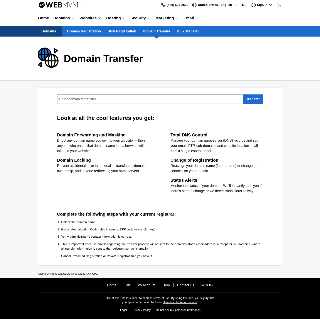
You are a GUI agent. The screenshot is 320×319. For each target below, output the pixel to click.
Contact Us (185, 285)
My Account (146, 285)
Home (111, 285)
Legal (123, 310)
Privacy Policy (142, 310)
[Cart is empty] (279, 5)
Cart (127, 285)
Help (166, 285)
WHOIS (207, 285)
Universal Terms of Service (180, 302)
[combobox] (150, 99)
